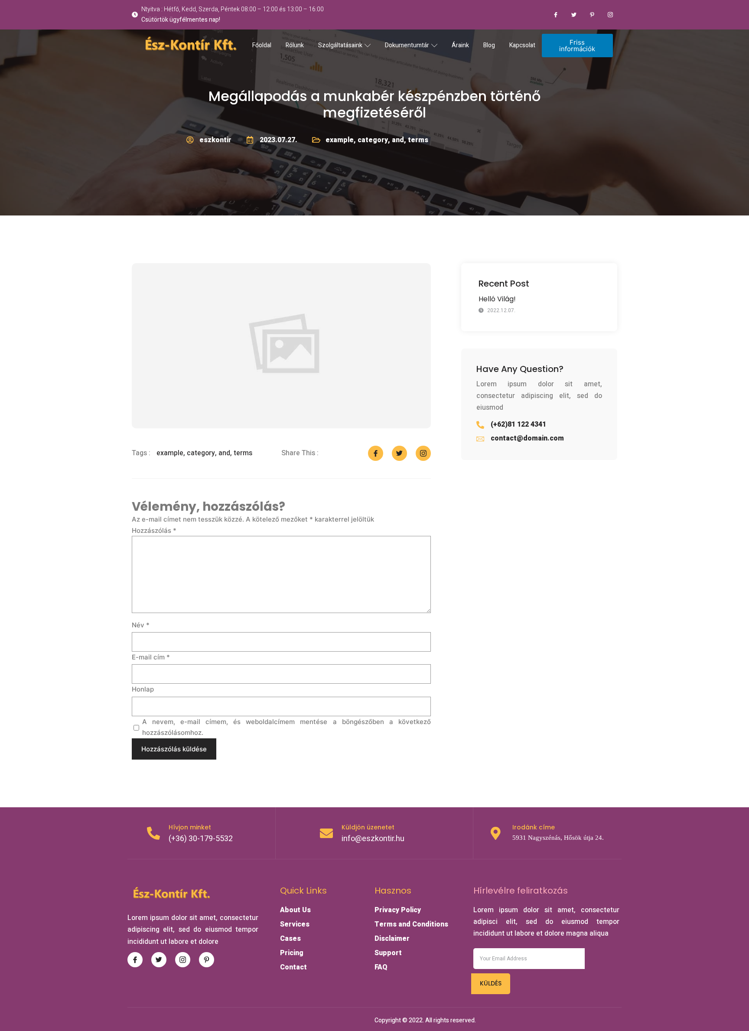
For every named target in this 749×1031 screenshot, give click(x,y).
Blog (489, 45)
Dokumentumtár (407, 45)
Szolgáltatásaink (340, 45)
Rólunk (295, 45)
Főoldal (261, 45)
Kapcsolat (522, 45)
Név (141, 625)
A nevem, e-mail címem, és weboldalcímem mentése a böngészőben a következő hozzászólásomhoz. (286, 727)
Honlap (143, 689)
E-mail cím (151, 657)
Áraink (460, 45)
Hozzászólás (154, 530)
